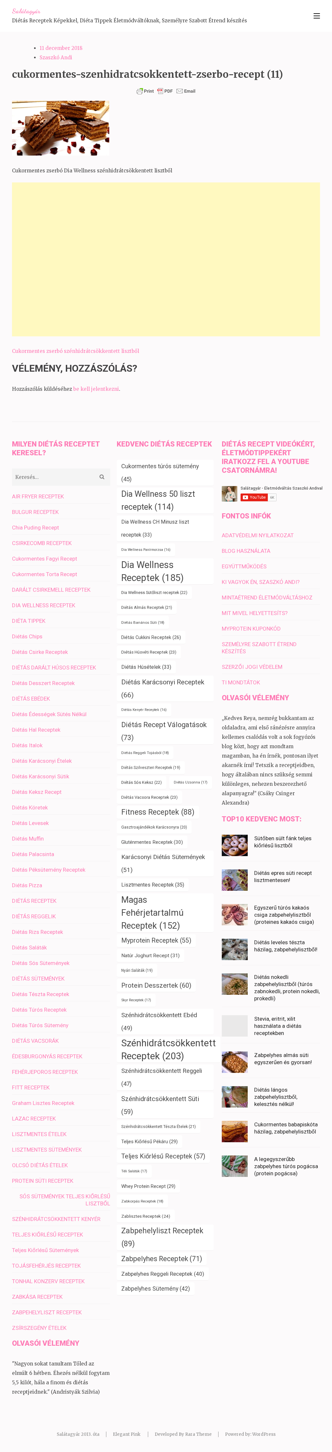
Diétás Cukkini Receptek (151, 637)
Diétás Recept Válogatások (164, 731)
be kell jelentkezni (96, 389)
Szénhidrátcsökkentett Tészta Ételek (158, 1126)
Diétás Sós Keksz (141, 782)
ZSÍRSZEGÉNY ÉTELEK (39, 1328)
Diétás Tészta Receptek (40, 994)
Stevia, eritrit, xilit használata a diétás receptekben (278, 1026)
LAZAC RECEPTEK (34, 1118)
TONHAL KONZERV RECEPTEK (48, 1281)
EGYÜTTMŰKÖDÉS (244, 566)
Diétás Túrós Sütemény (40, 1025)
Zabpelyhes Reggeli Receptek (162, 1274)
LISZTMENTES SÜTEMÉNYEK (47, 1149)
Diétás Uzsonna (191, 782)
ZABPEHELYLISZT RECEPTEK (47, 1312)
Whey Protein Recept (148, 1186)
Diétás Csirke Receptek (40, 652)
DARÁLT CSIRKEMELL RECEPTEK (51, 590)
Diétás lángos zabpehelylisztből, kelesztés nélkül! (275, 1096)
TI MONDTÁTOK (241, 682)
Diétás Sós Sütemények (40, 963)
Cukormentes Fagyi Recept (44, 558)
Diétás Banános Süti (142, 622)
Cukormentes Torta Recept (44, 574)
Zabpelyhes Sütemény (155, 1288)
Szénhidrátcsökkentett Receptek (168, 1050)
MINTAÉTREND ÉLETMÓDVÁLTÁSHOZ (267, 597)
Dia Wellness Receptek (152, 571)
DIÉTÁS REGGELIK (34, 916)
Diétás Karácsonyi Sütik (40, 776)
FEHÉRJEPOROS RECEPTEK (45, 1072)
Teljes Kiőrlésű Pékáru (149, 1141)
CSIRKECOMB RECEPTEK (42, 543)
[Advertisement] (166, 259)
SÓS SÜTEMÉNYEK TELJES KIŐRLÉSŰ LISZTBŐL (64, 1200)
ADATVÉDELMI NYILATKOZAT (258, 535)
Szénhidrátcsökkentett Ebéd (159, 1022)
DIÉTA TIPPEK (28, 621)
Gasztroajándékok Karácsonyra (154, 827)
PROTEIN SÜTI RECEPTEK (42, 1181)
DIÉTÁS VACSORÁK (35, 1041)
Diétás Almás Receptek (146, 607)
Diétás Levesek (30, 823)
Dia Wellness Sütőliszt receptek (154, 592)
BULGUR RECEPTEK (35, 512)
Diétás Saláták (29, 947)
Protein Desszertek (156, 985)
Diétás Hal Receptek (36, 729)
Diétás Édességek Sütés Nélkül (49, 714)
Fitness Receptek (158, 812)
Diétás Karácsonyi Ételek (42, 761)
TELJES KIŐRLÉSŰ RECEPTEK (47, 1234)
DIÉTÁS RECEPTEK (34, 901)
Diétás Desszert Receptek (43, 683)
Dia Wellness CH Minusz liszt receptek (155, 528)
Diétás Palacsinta (33, 854)
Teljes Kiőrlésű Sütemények (45, 1250)
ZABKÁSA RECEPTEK (37, 1297)
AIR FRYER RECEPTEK (38, 496)
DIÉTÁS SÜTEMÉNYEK (38, 978)
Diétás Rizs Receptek (37, 932)
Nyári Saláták (137, 970)
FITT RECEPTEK (31, 1087)
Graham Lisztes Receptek (43, 1103)
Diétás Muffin (28, 838)
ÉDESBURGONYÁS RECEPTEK (47, 1056)
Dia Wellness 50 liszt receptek (158, 500)
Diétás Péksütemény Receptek (48, 869)
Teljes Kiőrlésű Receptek (163, 1156)
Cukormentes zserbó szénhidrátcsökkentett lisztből (75, 351)
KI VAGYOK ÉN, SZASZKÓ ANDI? (261, 582)
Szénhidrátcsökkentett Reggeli (161, 1077)
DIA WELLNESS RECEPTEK (43, 605)
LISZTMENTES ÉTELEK (39, 1134)
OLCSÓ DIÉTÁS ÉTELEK (40, 1165)
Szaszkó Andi (56, 57)
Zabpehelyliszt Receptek (162, 1237)
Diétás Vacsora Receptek (149, 797)
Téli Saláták (134, 1171)
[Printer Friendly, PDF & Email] (166, 91)
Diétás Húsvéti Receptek (148, 652)
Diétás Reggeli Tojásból (145, 752)
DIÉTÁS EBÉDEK (31, 698)
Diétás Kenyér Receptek (144, 710)
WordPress (264, 1434)
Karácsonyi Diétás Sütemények (163, 863)
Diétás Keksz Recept (37, 792)
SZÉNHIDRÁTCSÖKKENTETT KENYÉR (56, 1219)
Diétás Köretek (30, 807)
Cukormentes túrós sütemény (160, 472)
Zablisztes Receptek (145, 1216)
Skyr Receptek (136, 1000)
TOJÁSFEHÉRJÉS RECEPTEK (46, 1265)
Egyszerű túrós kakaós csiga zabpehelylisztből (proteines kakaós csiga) (284, 914)
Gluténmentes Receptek (152, 842)
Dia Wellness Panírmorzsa (146, 550)
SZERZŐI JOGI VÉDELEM (252, 667)
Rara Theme (198, 1434)
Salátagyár (26, 11)
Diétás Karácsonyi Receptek (162, 688)
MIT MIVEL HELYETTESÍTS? (255, 613)
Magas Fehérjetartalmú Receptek (152, 913)
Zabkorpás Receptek (142, 1201)
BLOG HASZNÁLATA (246, 551)
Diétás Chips (27, 636)
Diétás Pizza (27, 885)
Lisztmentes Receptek (152, 885)
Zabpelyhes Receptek (161, 1259)
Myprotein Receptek (156, 940)
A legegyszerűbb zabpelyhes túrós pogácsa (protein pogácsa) (286, 1166)
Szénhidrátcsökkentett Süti (160, 1105)
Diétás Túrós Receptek (39, 1009)
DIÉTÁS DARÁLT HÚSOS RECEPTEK (54, 667)
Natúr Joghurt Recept (150, 955)
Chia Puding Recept (35, 527)
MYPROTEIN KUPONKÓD (251, 628)
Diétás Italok (27, 745)
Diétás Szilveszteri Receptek (150, 767)
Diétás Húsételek (146, 667)
